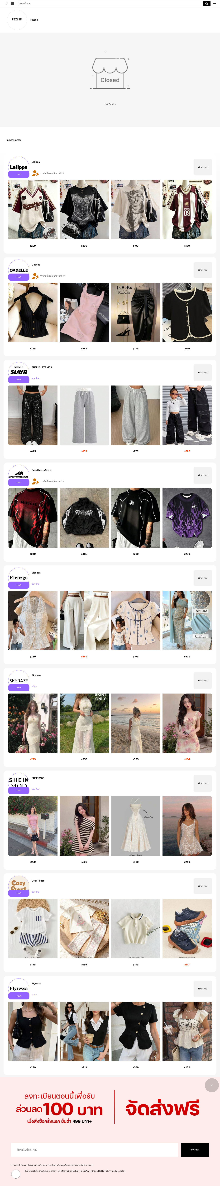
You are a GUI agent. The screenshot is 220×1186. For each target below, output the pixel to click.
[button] (6, 3)
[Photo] (18, 167)
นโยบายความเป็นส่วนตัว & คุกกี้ (52, 1165)
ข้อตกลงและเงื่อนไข (78, 1165)
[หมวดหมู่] (12, 3)
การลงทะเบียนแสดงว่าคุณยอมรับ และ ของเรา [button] (52, 1165)
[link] (17, 20)
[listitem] (110, 204)
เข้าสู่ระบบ (202, 167)
